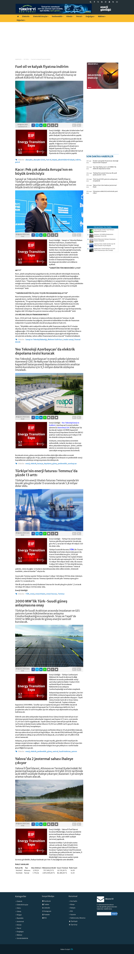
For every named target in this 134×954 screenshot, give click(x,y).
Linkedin (47, 908)
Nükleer (101, 16)
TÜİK (72, 549)
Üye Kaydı (74, 921)
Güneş (19, 911)
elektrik (33, 464)
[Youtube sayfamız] (109, 2)
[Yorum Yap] (56, 125)
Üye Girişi (74, 925)
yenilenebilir (62, 464)
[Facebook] (33, 125)
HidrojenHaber (98, 227)
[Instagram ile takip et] (106, 2)
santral (55, 751)
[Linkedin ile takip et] (102, 2)
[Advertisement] (67, 38)
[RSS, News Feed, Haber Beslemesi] (113, 2)
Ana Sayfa (73, 901)
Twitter (46, 904)
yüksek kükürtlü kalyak (66, 160)
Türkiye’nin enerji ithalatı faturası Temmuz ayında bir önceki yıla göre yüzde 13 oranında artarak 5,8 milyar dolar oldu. (47, 483)
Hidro (19, 908)
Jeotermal (20, 921)
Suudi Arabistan (65, 751)
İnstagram (47, 911)
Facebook (47, 901)
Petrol (79, 16)
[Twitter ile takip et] (98, 2)
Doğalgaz (90, 16)
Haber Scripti (65, 949)
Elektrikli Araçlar (40, 16)
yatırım (74, 751)
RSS (45, 918)
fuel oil (48, 160)
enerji (27, 464)
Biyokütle (20, 918)
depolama (48, 464)
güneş (54, 464)
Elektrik (25, 16)
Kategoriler (20, 896)
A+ (74, 125)
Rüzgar (19, 915)
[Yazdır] (52, 125)
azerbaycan (72, 464)
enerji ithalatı (40, 594)
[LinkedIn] (41, 125)
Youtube (47, 915)
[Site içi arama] (90, 2)
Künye (72, 904)
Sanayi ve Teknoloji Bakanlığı (36, 340)
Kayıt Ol (114, 914)
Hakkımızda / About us (77, 918)
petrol (17, 162)
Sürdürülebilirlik (22, 938)
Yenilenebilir (57, 16)
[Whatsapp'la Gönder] (44, 125)
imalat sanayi (68, 340)
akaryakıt (29, 160)
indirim (78, 160)
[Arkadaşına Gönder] (48, 125)
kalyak (54, 160)
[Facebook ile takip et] (94, 2)
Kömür (69, 16)
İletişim (72, 908)
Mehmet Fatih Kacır (55, 340)
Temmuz (61, 594)
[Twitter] (37, 125)
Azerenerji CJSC (64, 428)
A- (79, 125)
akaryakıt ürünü (39, 160)
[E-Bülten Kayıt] (117, 2)
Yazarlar (73, 915)
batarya (40, 464)
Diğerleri (20, 20)
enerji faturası (51, 594)
